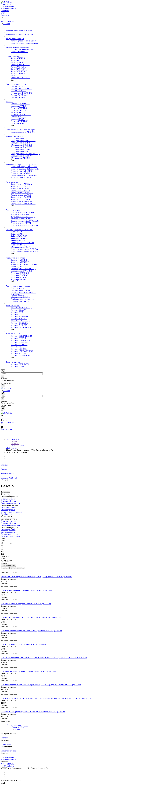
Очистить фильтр (17, 568)
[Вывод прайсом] (5, 570)
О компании (6, 744)
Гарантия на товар (8, 751)
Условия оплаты (7, 757)
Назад (14, 441)
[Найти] (3, 385)
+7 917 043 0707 (7, 21)
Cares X (18, 729)
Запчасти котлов (14, 725)
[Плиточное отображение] (1, 570)
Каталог (4, 738)
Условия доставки (8, 759)
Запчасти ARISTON (20, 727)
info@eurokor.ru (12, 448)
